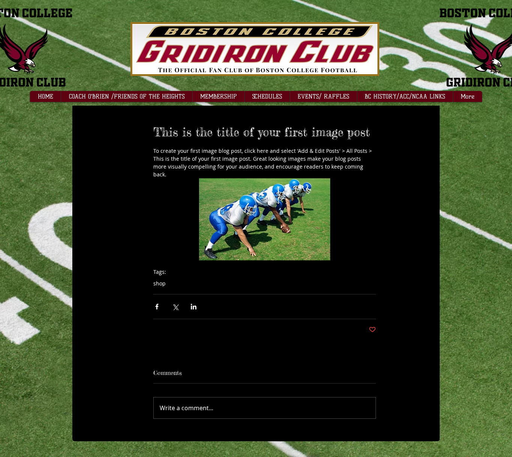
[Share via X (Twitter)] (175, 306)
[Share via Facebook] (156, 306)
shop (159, 283)
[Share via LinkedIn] (193, 306)
